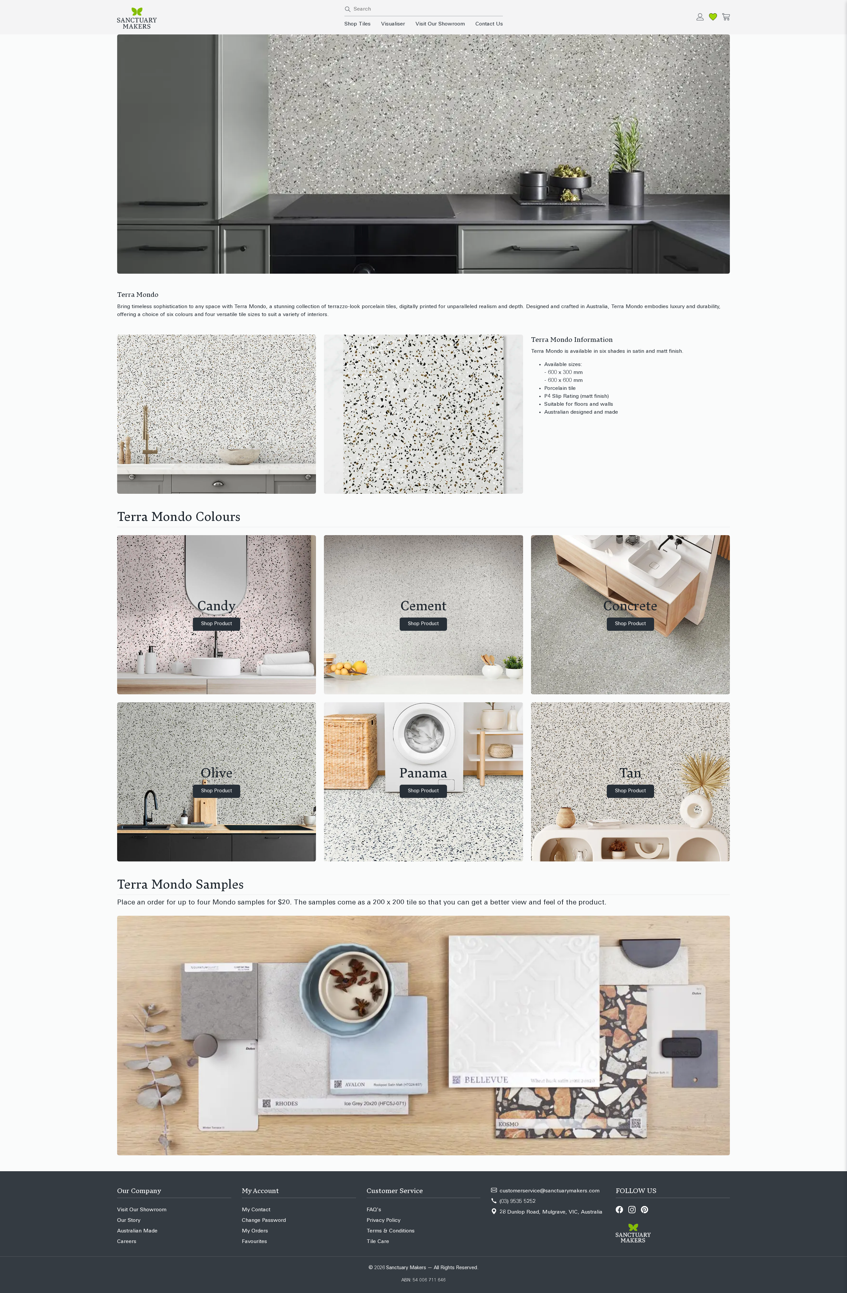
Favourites (254, 1241)
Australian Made (137, 1231)
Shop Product (216, 624)
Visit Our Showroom (440, 24)
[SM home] (226, 18)
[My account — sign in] (700, 17)
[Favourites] (713, 17)
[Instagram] (632, 1209)
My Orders (255, 1231)
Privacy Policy (383, 1220)
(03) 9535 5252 (518, 1201)
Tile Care (378, 1241)
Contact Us (489, 24)
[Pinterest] (644, 1209)
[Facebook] (619, 1209)
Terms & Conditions (391, 1231)
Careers (126, 1241)
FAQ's (374, 1210)
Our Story (128, 1220)
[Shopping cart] (726, 17)
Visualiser (393, 24)
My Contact (256, 1210)
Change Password (264, 1220)
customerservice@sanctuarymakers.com (550, 1191)
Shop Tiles (357, 24)
